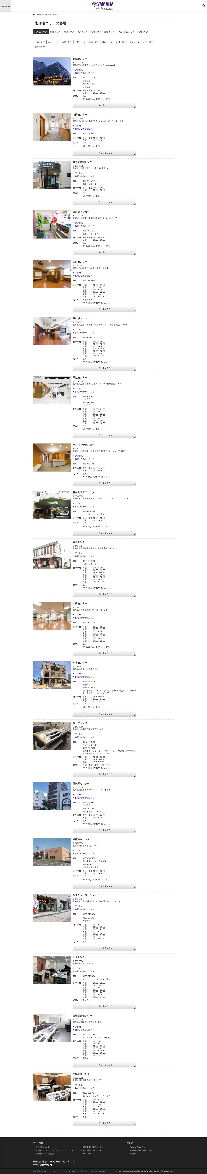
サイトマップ (88, 1154)
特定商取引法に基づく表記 (93, 1147)
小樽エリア (67, 42)
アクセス (79, 70)
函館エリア (107, 42)
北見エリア (134, 42)
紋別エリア (148, 42)
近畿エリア (109, 31)
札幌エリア (39, 42)
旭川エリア (121, 42)
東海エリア (96, 31)
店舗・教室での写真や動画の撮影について (97, 1171)
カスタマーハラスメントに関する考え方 (63, 1171)
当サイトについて (42, 1147)
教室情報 (40, 14)
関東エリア (82, 31)
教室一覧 (48, 14)
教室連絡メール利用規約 (45, 1154)
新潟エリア (69, 31)
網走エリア (39, 47)
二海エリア (80, 42)
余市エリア (53, 42)
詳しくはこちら (105, 105)
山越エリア (94, 42)
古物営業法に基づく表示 (92, 1150)
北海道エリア (40, 31)
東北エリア (55, 31)
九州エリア (143, 31)
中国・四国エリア (126, 31)
